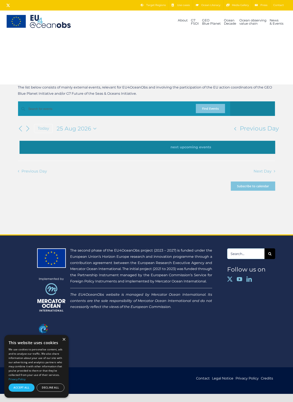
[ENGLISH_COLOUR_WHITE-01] (51, 323)
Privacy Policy (17, 379)
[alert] (147, 147)
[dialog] (36, 366)
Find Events (210, 108)
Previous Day (259, 128)
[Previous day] (20, 128)
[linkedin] (249, 279)
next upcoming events (191, 147)
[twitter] (230, 279)
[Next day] (27, 128)
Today (43, 128)
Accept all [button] (21, 387)
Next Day (263, 171)
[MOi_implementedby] (51, 279)
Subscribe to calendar (253, 186)
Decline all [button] (50, 387)
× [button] (63, 339)
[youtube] (239, 279)
